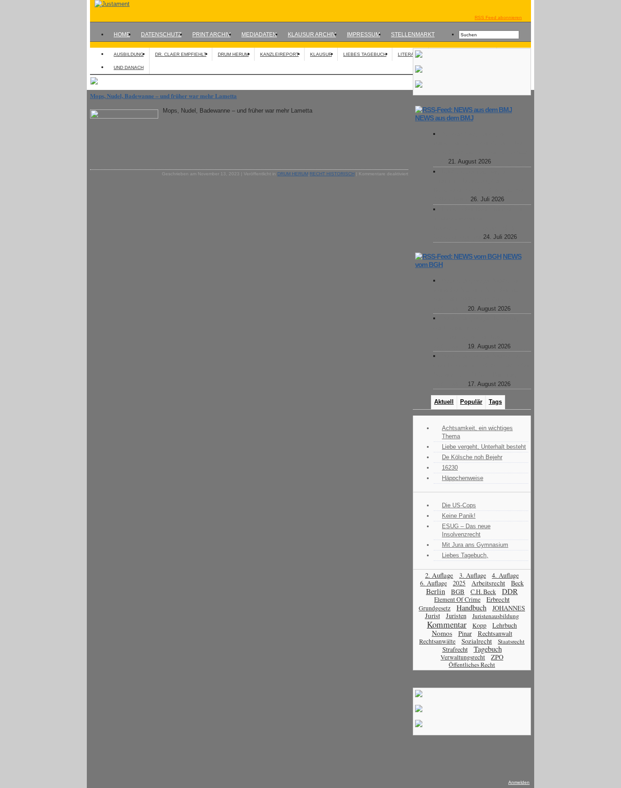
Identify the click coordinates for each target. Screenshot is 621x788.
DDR (510, 591)
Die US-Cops (459, 505)
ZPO (497, 657)
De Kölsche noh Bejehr (472, 457)
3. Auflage (472, 575)
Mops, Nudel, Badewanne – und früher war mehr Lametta (163, 95)
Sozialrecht (476, 641)
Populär (471, 401)
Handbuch (471, 607)
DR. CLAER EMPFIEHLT (180, 54)
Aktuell (444, 401)
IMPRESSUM (363, 34)
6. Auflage (433, 583)
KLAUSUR (321, 54)
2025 (459, 583)
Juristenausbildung (495, 616)
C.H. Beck (483, 591)
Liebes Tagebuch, (465, 555)
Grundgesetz (435, 608)
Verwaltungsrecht (463, 657)
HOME (122, 34)
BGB (458, 591)
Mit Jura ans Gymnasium (475, 544)
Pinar (465, 633)
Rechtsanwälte (437, 641)
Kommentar (446, 624)
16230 (450, 467)
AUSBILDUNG (129, 54)
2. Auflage (439, 575)
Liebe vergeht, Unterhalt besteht (484, 446)
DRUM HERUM (233, 54)
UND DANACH (129, 67)
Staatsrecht (511, 641)
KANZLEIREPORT (279, 54)
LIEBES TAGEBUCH (364, 54)
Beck (517, 583)
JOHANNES (508, 608)
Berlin (435, 591)
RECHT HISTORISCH (332, 173)
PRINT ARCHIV (211, 34)
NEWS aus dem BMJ (444, 118)
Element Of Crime (457, 599)
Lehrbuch (504, 625)
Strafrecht (455, 649)
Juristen (456, 615)
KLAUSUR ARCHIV (312, 34)
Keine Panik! (459, 515)
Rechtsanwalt (495, 633)
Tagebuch (488, 649)
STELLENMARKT (413, 34)
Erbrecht (498, 599)
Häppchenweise (462, 478)
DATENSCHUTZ (161, 34)
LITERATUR (410, 54)
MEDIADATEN (259, 34)
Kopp (479, 625)
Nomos (442, 633)
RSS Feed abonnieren (498, 17)
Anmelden (519, 782)
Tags (495, 401)
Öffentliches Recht (472, 664)
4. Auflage (505, 575)
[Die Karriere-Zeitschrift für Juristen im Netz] (110, 3)
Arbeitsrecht (488, 583)
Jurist (432, 615)
